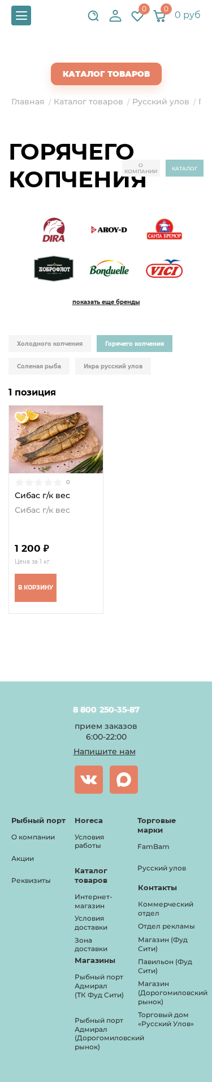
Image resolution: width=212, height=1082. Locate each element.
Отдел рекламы (166, 926)
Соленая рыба (39, 366)
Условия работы (89, 841)
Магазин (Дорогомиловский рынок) (172, 992)
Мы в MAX (124, 780)
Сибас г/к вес (42, 495)
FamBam (153, 846)
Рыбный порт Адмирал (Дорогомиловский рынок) (109, 1033)
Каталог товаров (106, 74)
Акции (22, 858)
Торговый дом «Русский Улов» (166, 1019)
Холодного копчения (50, 344)
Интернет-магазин (94, 901)
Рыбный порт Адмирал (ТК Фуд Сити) (99, 986)
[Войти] (115, 16)
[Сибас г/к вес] (56, 439)
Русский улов (161, 868)
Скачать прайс (116, 51)
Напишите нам (104, 751)
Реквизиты (31, 880)
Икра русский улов (113, 366)
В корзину (35, 587)
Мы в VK (89, 780)
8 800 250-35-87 (106, 710)
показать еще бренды (106, 302)
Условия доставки (91, 922)
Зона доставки (91, 944)
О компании (140, 168)
